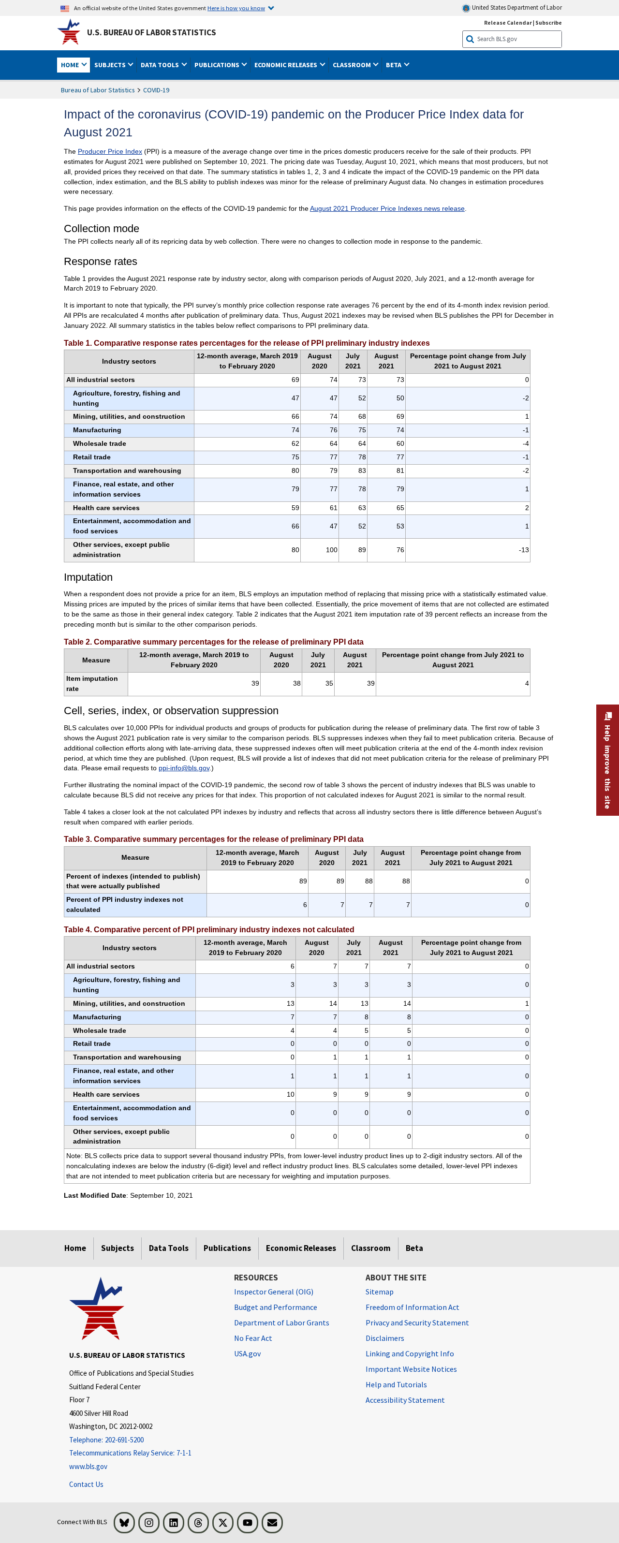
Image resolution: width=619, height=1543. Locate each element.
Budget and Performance (275, 1307)
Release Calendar (508, 22)
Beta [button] (394, 64)
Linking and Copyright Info (410, 1353)
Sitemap (380, 1291)
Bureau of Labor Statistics (98, 90)
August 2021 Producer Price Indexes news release (387, 208)
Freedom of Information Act (412, 1307)
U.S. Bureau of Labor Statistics (151, 32)
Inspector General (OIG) (273, 1291)
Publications (227, 1248)
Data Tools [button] (160, 64)
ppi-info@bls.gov (184, 768)
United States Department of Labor (516, 7)
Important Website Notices (411, 1369)
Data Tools (169, 1248)
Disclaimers (385, 1338)
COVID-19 (156, 90)
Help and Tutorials (396, 1384)
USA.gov (247, 1353)
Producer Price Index (110, 151)
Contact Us (86, 1484)
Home (75, 1248)
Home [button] (70, 64)
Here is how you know (236, 8)
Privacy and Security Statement (417, 1322)
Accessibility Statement (405, 1400)
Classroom (371, 1248)
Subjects (117, 1248)
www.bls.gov (88, 1466)
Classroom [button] (352, 64)
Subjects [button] (110, 64)
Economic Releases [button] (286, 64)
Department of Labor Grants (281, 1322)
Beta (414, 1248)
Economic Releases (301, 1248)
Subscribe (548, 22)
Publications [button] (217, 64)
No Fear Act (253, 1338)
